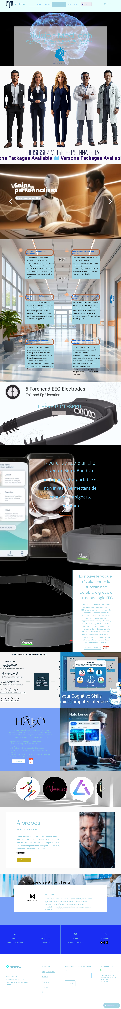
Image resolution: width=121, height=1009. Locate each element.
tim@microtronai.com (75, 942)
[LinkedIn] (20, 853)
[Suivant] (110, 201)
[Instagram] (23, 853)
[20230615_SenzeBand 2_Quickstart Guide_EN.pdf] (104, 648)
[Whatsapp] (101, 970)
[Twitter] (117, 970)
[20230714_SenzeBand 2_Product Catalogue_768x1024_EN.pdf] (107, 648)
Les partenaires (48, 972)
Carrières (46, 982)
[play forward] (104, 788)
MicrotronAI (19, 4)
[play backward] (14, 788)
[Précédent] (10, 201)
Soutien (45, 977)
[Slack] (104, 970)
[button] (28, 789)
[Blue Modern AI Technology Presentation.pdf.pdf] (31, 761)
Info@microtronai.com (15, 980)
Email (66, 970)
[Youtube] (107, 970)
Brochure (46, 966)
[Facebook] (17, 853)
